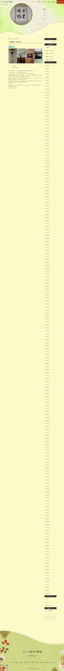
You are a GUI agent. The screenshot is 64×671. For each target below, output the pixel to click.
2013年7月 (47, 533)
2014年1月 (47, 515)
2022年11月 (47, 199)
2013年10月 (47, 524)
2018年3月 (47, 366)
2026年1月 (47, 86)
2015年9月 (47, 456)
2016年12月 (47, 411)
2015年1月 (47, 479)
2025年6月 (47, 107)
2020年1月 (47, 300)
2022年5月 (47, 217)
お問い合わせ (46, 662)
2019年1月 (47, 336)
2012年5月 (47, 548)
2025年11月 (47, 92)
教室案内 (54, 2)
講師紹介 (37, 662)
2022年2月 (47, 226)
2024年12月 (47, 124)
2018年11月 (47, 342)
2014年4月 (47, 506)
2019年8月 (47, 315)
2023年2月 (47, 190)
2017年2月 (47, 405)
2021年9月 (47, 241)
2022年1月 (47, 229)
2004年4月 (47, 587)
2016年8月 (47, 423)
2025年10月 (47, 95)
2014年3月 (47, 509)
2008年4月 (47, 569)
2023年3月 (47, 187)
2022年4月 (47, 220)
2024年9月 (47, 133)
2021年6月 (47, 250)
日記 (46, 599)
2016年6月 (47, 429)
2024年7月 (47, 139)
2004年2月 (47, 590)
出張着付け (44, 2)
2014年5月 (47, 503)
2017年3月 (47, 402)
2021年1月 (47, 265)
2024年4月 (47, 148)
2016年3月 (47, 438)
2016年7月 (47, 426)
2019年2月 (47, 333)
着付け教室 (39, 2)
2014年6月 (47, 500)
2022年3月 (47, 223)
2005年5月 (47, 584)
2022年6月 (47, 214)
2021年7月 (47, 247)
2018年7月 (47, 354)
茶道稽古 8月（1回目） (49, 59)
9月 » (55, 621)
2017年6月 (47, 393)
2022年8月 (47, 208)
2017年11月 (47, 378)
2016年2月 (47, 441)
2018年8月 (47, 351)
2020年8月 (47, 280)
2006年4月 (47, 581)
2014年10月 (47, 488)
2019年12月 (47, 303)
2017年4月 (47, 399)
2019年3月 (47, 330)
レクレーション (48, 602)
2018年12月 (47, 339)
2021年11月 (47, 235)
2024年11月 (47, 127)
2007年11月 (47, 572)
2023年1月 (47, 193)
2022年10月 (47, 202)
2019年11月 (47, 306)
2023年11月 (47, 163)
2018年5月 (47, 360)
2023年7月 (47, 175)
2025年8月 (47, 101)
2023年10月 (47, 166)
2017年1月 (47, 408)
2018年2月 (47, 369)
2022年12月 (47, 196)
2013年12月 (47, 518)
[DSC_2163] (38, 62)
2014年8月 (47, 494)
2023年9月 (47, 169)
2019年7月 (47, 318)
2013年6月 (47, 536)
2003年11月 (47, 593)
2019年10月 (47, 309)
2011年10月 (47, 551)
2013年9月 (47, 527)
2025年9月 (47, 98)
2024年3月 (47, 151)
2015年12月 (47, 447)
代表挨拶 (33, 662)
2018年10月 (47, 345)
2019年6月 (47, 321)
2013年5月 (47, 539)
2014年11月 (47, 485)
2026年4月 (47, 77)
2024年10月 (47, 130)
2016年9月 (47, 420)
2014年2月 (47, 512)
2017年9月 (47, 384)
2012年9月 (47, 545)
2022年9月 (47, 205)
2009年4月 (47, 563)
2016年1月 (47, 444)
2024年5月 (47, 145)
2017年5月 (47, 396)
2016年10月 (47, 417)
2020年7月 (47, 283)
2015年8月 (47, 459)
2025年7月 (47, 104)
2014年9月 (47, 491)
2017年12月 (47, 375)
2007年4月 (47, 575)
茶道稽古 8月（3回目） (49, 53)
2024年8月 (47, 136)
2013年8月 (47, 530)
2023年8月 (47, 172)
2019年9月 (47, 312)
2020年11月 (47, 271)
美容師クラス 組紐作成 (49, 50)
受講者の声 (41, 662)
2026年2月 (47, 83)
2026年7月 (47, 68)
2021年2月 (47, 262)
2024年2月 (47, 154)
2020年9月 (47, 277)
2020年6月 (47, 286)
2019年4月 (47, 327)
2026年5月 (47, 74)
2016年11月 (47, 414)
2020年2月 (47, 297)
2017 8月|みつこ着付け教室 (5, 4)
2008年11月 (47, 566)
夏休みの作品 (48, 47)
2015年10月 (47, 453)
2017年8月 (47, 387)
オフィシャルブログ (52, 662)
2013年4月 (47, 542)
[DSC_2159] (21, 62)
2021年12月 (47, 232)
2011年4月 (47, 554)
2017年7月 (47, 390)
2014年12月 (47, 482)
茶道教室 (49, 2)
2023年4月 (47, 184)
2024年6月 (47, 142)
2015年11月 (47, 450)
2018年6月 (47, 357)
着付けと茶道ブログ (49, 605)
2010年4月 (47, 560)
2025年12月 (47, 89)
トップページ (33, 2)
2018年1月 (47, 372)
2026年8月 (47, 65)
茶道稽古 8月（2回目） (49, 56)
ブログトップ (50, 39)
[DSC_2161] (12, 62)
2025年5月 (47, 110)
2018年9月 (47, 348)
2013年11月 (47, 521)
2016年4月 (47, 435)
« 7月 (45, 621)
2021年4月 (47, 256)
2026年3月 (47, 80)
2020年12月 (47, 268)
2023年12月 (47, 160)
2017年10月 (47, 381)
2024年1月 (47, 157)
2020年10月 (47, 274)
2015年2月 (47, 476)
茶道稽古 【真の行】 (16, 42)
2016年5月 (47, 432)
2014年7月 (47, 497)
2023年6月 (47, 178)
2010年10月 (47, 557)
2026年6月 (47, 71)
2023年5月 (47, 181)
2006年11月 (47, 578)
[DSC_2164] (30, 62)
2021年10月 (47, 238)
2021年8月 (47, 244)
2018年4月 (47, 363)
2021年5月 (47, 253)
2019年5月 (47, 324)
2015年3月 (47, 473)
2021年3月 (47, 259)
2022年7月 (47, 211)
